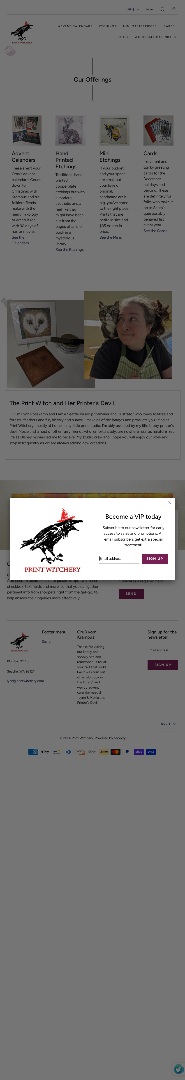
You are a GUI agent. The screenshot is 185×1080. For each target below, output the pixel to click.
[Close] (170, 503)
